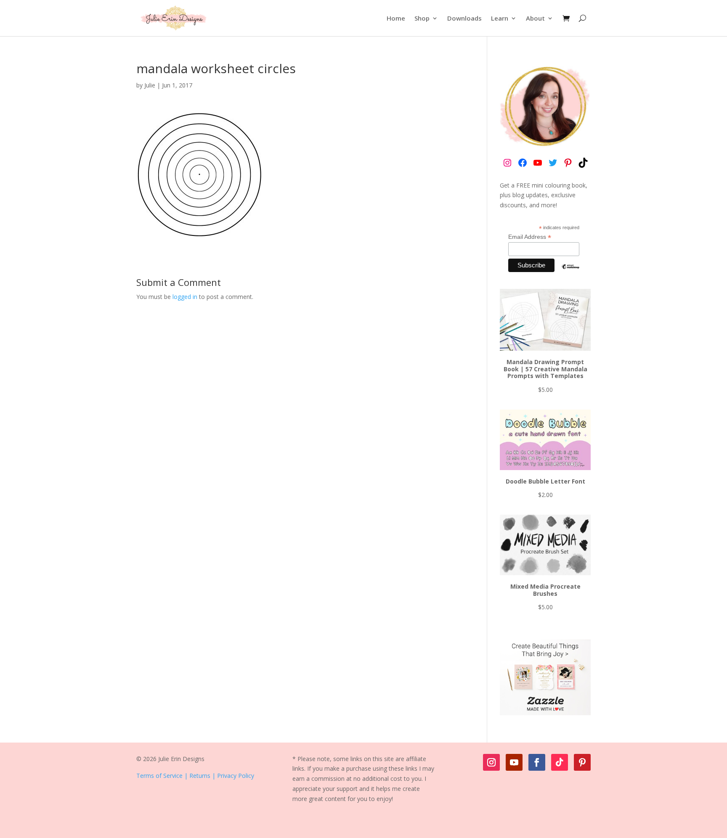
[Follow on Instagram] (491, 762)
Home (396, 18)
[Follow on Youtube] (514, 762)
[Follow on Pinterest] (582, 762)
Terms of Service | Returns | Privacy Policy (195, 776)
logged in (184, 297)
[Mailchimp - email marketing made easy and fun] (570, 273)
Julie (149, 85)
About (535, 18)
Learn (499, 18)
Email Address (529, 237)
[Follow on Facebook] (536, 762)
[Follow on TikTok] (559, 762)
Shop (422, 18)
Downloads (464, 18)
